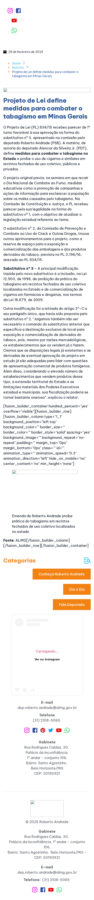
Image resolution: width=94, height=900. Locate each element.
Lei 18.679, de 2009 (26, 300)
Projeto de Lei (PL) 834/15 (29, 127)
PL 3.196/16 (70, 254)
